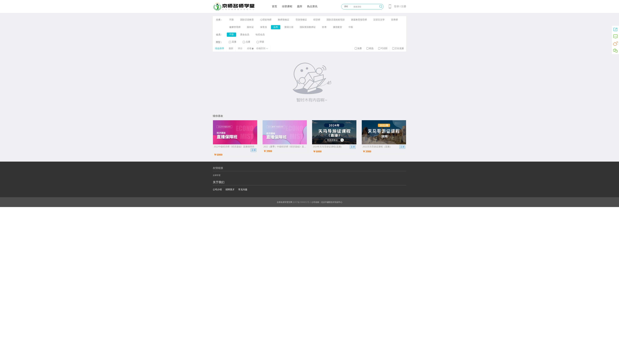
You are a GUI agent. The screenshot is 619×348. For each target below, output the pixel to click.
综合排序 (219, 48)
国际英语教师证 (308, 27)
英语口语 (288, 27)
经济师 (316, 20)
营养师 (394, 20)
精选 (371, 48)
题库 (299, 6)
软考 (324, 27)
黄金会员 (244, 34)
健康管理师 (235, 27)
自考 (275, 27)
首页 (274, 6)
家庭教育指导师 (359, 20)
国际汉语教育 (247, 20)
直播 (234, 42)
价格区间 (260, 48)
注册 (403, 6)
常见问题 (242, 189)
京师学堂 (217, 175)
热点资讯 (312, 6)
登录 (396, 6)
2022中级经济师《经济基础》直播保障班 (234, 146)
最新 (231, 48)
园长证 (250, 27)
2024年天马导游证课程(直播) (327, 146)
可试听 (384, 48)
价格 (249, 48)
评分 (240, 48)
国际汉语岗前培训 (336, 20)
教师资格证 (283, 20)
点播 (248, 42)
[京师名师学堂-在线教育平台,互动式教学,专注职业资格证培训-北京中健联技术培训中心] (238, 10)
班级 (262, 42)
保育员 (263, 27)
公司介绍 (217, 189)
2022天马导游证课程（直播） (377, 146)
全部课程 (287, 6)
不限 (231, 20)
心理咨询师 (265, 20)
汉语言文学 (379, 20)
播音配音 (337, 27)
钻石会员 (260, 34)
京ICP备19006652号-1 (302, 202)
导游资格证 (301, 20)
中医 (351, 27)
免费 (359, 48)
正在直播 (399, 48)
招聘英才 (230, 189)
